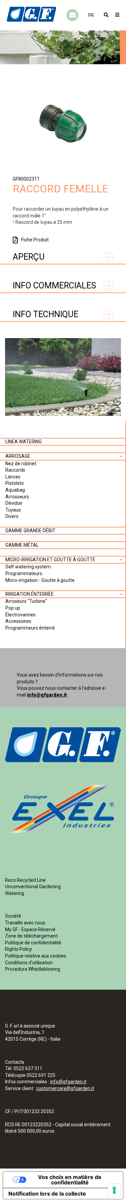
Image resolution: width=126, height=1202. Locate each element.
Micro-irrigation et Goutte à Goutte (50, 559)
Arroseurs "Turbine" (26, 601)
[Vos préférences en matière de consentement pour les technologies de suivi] (114, 1190)
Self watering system (28, 566)
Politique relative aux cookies (35, 956)
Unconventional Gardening (33, 886)
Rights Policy (18, 949)
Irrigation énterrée (29, 594)
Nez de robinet (20, 463)
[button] (91, 15)
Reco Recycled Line (25, 880)
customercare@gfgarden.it (65, 1088)
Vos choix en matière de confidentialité (69, 1180)
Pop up (12, 608)
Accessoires (18, 621)
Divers (11, 516)
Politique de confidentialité (33, 942)
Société (13, 916)
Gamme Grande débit (30, 530)
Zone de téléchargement (31, 936)
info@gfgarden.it (47, 695)
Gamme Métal (22, 545)
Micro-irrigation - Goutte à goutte (40, 580)
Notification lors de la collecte (47, 1193)
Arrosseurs (17, 496)
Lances (12, 476)
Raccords (15, 470)
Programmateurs (23, 573)
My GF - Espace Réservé (30, 929)
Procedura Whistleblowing (32, 969)
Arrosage (17, 456)
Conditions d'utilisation (29, 962)
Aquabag (15, 490)
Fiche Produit (35, 239)
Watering (14, 893)
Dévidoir (14, 503)
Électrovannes (20, 614)
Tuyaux (13, 510)
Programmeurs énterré (30, 628)
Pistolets (14, 483)
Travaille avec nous (25, 922)
